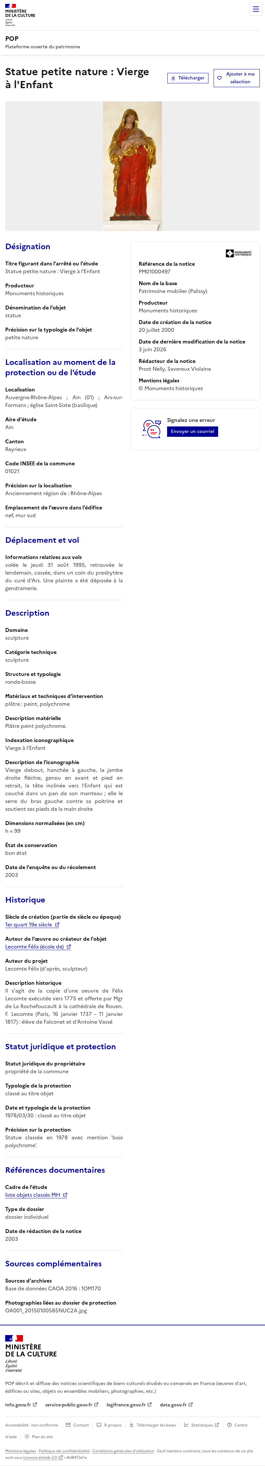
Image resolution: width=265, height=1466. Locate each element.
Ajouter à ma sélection (240, 78)
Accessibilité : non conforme (31, 1425)
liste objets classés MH (32, 1195)
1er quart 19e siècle (28, 924)
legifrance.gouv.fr (126, 1405)
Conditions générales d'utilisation (123, 1451)
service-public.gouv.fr (68, 1405)
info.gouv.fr (18, 1405)
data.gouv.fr (173, 1405)
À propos (113, 1425)
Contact (81, 1425)
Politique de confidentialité (64, 1451)
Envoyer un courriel (192, 431)
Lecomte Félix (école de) (34, 946)
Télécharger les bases (156, 1425)
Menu (255, 9)
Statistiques (202, 1425)
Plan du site (42, 1437)
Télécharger (191, 78)
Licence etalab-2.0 (40, 1457)
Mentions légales (20, 1451)
